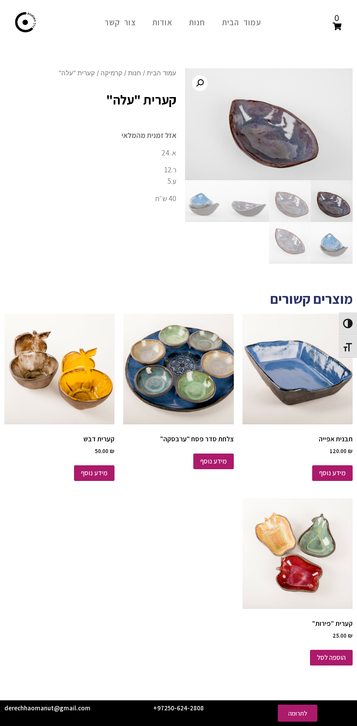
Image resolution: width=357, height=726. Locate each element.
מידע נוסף (332, 472)
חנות (197, 22)
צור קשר (119, 22)
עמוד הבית (242, 22)
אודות (162, 22)
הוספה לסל (331, 657)
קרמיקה (111, 73)
